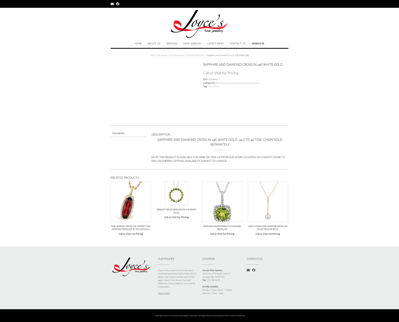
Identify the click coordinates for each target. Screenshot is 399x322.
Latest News (215, 43)
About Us (154, 43)
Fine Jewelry (162, 55)
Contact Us (237, 43)
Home (138, 43)
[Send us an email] (112, 4)
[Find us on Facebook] (117, 4)
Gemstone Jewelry (177, 55)
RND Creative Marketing (234, 315)
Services (171, 43)
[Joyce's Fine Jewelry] (199, 24)
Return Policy (164, 293)
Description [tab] (118, 133)
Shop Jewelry (192, 43)
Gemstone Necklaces (196, 55)
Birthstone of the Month (227, 83)
